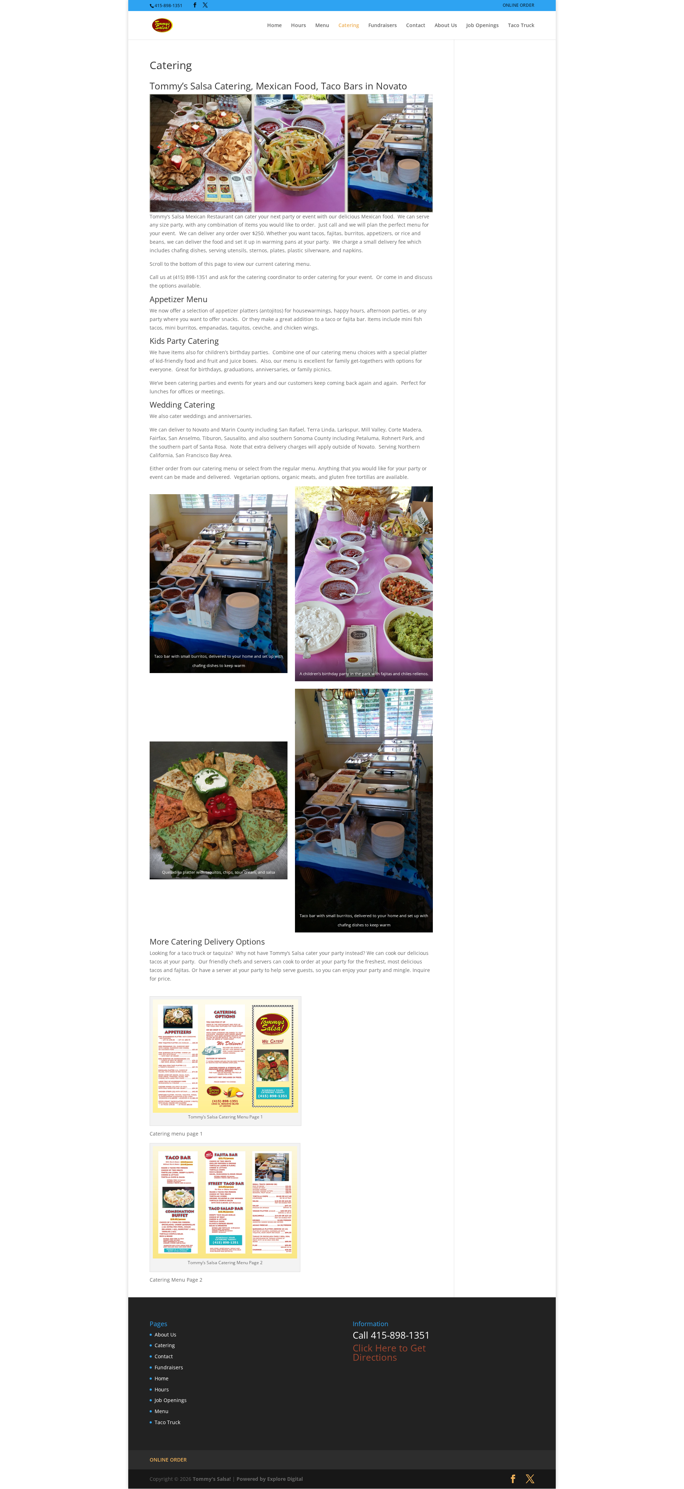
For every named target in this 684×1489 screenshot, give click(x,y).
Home (274, 26)
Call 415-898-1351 (391, 1335)
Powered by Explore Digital (270, 1478)
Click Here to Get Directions (389, 1352)
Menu (322, 26)
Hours (298, 26)
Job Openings (482, 26)
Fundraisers (382, 26)
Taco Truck (521, 26)
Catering (348, 26)
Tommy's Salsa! (212, 1478)
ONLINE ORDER (518, 5)
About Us (446, 26)
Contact (415, 26)
